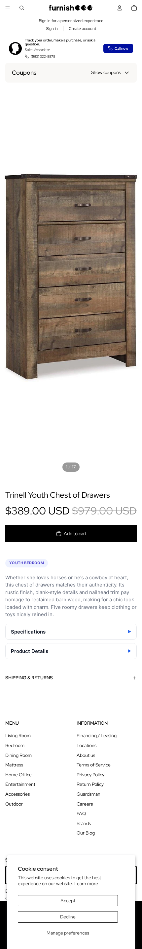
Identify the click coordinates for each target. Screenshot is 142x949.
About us (86, 755)
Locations (86, 745)
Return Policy (90, 784)
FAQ (81, 813)
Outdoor (14, 804)
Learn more (86, 884)
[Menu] (7, 7)
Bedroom (14, 745)
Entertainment (20, 784)
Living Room (18, 735)
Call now (121, 48)
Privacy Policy (90, 775)
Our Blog (86, 833)
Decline (68, 917)
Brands (84, 823)
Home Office (18, 775)
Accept (67, 901)
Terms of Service (94, 765)
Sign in (52, 28)
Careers (85, 804)
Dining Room (18, 755)
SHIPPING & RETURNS (29, 678)
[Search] (22, 8)
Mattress (14, 765)
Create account (82, 28)
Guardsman (88, 794)
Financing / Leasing (97, 735)
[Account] (119, 8)
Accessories (17, 794)
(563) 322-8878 (43, 56)
